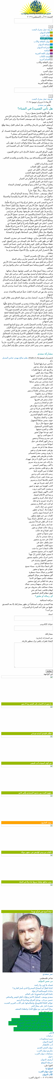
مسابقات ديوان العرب (44, 1054)
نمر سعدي (42, 105)
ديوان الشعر (45, 38)
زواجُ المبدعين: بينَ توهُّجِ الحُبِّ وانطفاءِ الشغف (34, 1009)
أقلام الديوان (45, 33)
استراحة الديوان (43, 47)
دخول (50, 1057)
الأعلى (51, 1033)
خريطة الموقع (47, 1063)
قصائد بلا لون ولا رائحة (43, 985)
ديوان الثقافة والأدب (42, 41)
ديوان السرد (45, 35)
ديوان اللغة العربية (42, 53)
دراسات (49, 1036)
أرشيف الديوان (47, 1060)
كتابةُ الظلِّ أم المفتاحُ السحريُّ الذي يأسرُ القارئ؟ (32, 988)
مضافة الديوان (44, 44)
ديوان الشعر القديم (45, 1048)
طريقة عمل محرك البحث (42, 30)
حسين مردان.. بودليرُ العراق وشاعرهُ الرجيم (35, 1000)
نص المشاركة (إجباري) (44, 638)
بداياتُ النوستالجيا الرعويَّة (42, 991)
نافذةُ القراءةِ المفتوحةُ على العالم (39, 994)
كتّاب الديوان (47, 1074)
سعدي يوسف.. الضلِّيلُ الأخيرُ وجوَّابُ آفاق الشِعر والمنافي (29, 997)
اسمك (50, 614)
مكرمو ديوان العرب (45, 1051)
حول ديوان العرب (45, 1071)
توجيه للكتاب (44, 56)
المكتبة (47, 50)
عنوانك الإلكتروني (46, 624)
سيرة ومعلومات (46, 1039)
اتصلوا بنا (49, 1068)
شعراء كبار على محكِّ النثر (42, 1006)
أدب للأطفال (47, 1045)
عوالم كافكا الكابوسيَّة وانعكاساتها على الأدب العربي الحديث (28, 1003)
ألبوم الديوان (48, 1042)
